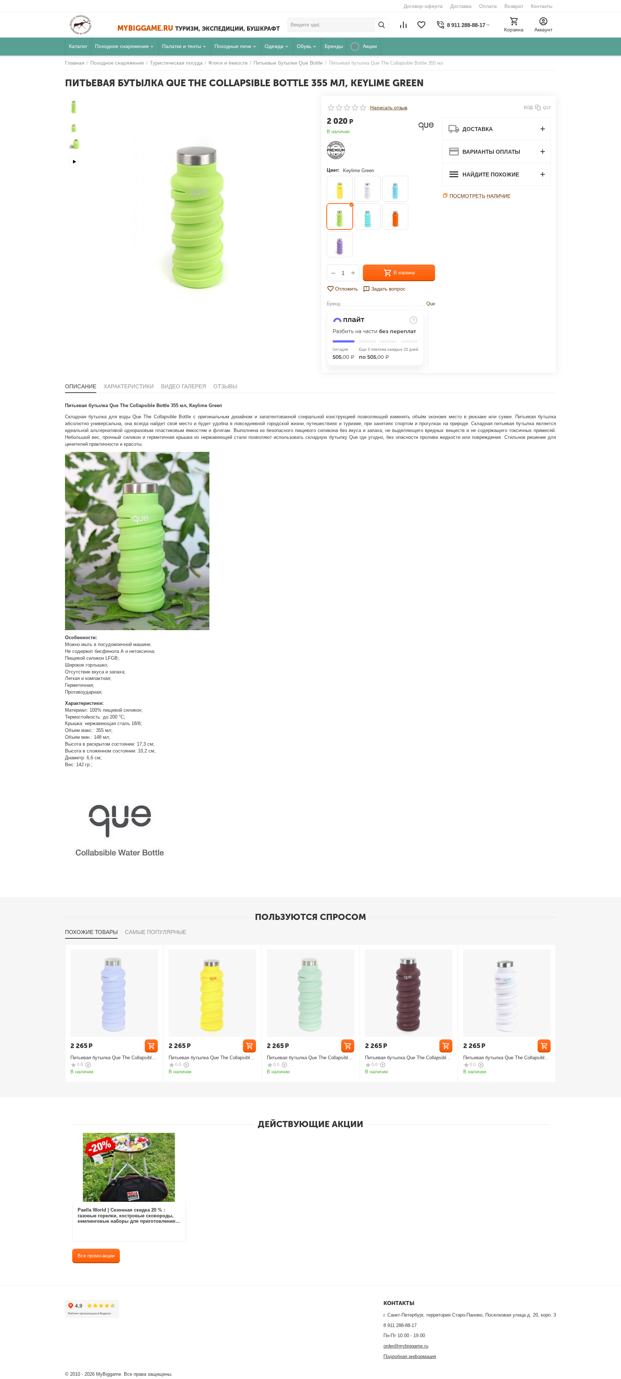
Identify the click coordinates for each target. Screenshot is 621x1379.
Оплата (488, 6)
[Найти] (381, 24)
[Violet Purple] (340, 244)
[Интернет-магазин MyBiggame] (91, 25)
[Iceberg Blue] (395, 189)
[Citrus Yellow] (340, 189)
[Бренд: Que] (426, 126)
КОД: (529, 107)
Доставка (461, 6)
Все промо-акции (96, 1255)
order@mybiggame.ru (405, 1346)
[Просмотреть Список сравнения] (403, 25)
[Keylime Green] (340, 217)
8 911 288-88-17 (400, 1325)
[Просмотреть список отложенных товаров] (421, 25)
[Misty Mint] (368, 217)
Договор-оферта (423, 6)
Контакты (541, 6)
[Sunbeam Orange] (395, 217)
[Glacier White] (368, 189)
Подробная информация (409, 1356)
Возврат (513, 6)
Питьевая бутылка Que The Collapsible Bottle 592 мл (112, 1057)
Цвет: (333, 170)
